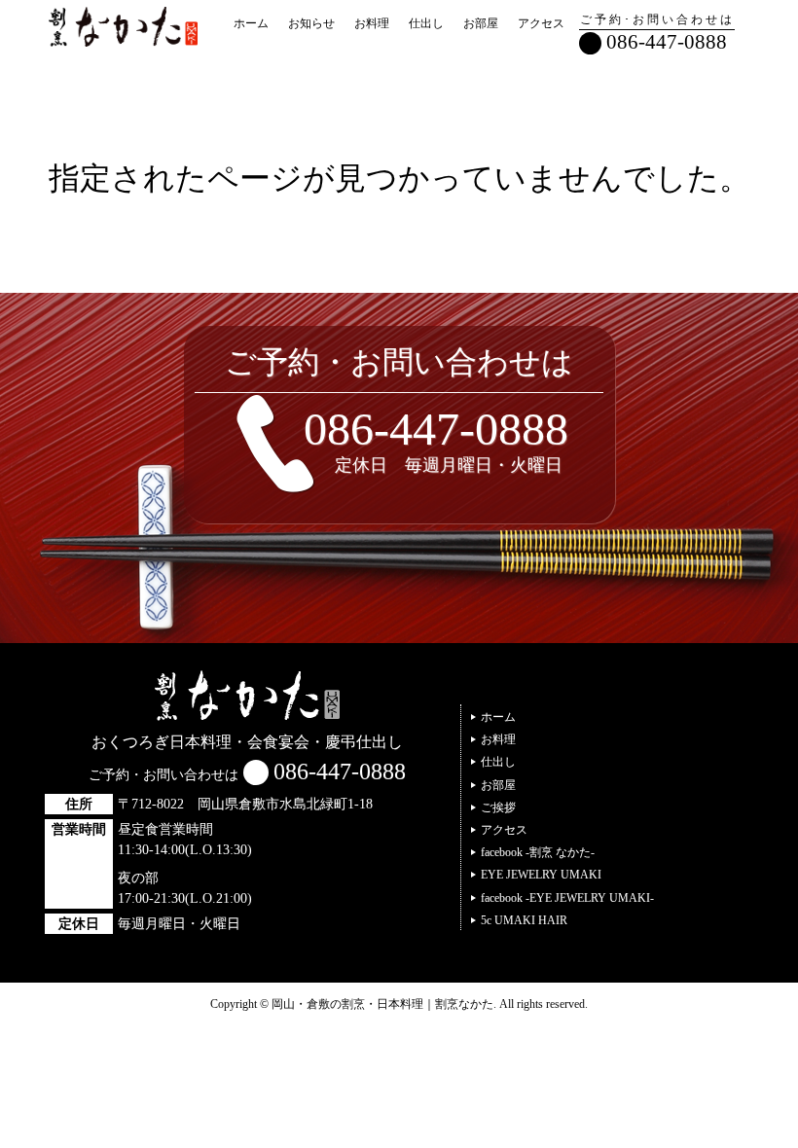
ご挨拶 (498, 807)
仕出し (426, 23)
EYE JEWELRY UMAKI (541, 874)
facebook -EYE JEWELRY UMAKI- (567, 898)
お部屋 (480, 23)
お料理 (371, 23)
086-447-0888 (666, 41)
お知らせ (311, 23)
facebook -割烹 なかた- (538, 852)
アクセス (541, 23)
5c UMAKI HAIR (524, 920)
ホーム (251, 23)
